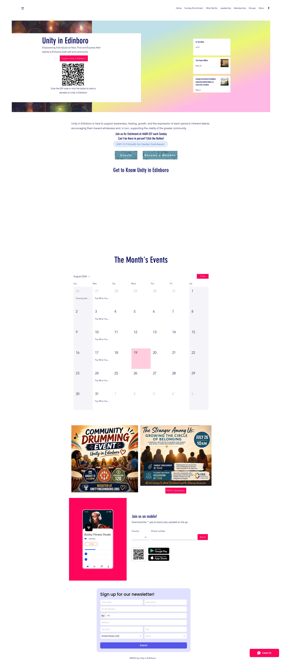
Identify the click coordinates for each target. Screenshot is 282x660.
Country (135, 536)
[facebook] (268, 8)
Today (202, 281)
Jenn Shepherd (110, 198)
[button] (83, 301)
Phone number (158, 536)
